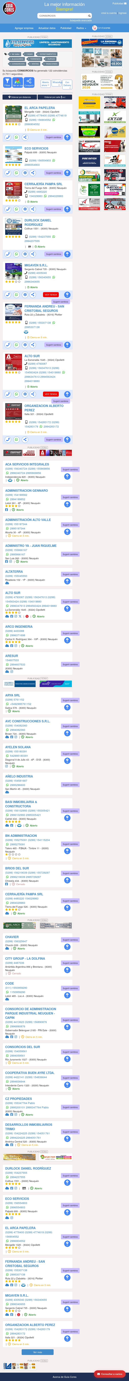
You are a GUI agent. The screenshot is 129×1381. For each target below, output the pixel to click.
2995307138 (32, 327)
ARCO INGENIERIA (19, 626)
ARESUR (11, 656)
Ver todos (15, 54)
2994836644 (17, 1081)
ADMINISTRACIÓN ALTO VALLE (28, 520)
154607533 (12, 660)
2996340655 (32, 281)
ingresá (122, 13)
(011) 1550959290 (16, 988)
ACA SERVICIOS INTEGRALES (27, 464)
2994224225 (18, 1137)
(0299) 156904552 (40, 120)
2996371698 (17, 635)
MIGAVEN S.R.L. (36, 265)
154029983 (36, 196)
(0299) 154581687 (16, 781)
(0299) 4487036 (14, 963)
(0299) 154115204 (39, 840)
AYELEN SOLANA (18, 747)
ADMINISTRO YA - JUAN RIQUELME (31, 546)
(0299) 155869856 (39, 468)
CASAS (30, 54)
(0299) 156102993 (16, 810)
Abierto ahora (45, 84)
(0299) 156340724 (16, 468)
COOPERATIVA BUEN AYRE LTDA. (30, 1073)
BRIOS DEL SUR (17, 868)
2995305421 (33, 815)
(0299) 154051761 (39, 1133)
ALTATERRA (14, 571)
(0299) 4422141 (15, 1077)
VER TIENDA (51, 294)
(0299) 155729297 (39, 872)
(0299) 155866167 (16, 550)
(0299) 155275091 (16, 840)
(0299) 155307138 (40, 323)
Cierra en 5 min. (38, 129)
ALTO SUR (32, 356)
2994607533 (17, 664)
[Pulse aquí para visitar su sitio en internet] (7, 583)
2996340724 (18, 473)
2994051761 (33, 1137)
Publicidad (118, 3)
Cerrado (20, 884)
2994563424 (47, 377)
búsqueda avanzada (81, 20)
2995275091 (17, 844)
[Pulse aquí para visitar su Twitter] (20, 616)
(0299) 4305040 (37, 273)
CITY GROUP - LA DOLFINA (25, 958)
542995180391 (19, 756)
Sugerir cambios (53, 137)
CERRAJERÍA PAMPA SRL (43, 184)
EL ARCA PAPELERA (40, 108)
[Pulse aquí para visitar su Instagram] (11, 561)
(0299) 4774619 (57, 115)
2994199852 (17, 499)
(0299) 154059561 (16, 1051)
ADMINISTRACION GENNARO (26, 490)
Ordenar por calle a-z (54, 97)
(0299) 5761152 (14, 699)
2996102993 (18, 815)
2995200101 (18, 1107)
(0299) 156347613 (40, 368)
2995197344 (17, 528)
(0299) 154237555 (40, 236)
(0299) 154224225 (16, 1133)
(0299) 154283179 (39, 1329)
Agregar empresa (24, 28)
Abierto (34, 201)
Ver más (37, 1352)
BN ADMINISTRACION (21, 835)
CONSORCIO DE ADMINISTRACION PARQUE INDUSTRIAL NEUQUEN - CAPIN (30, 1013)
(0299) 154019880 (50, 372)
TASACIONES (51, 64)
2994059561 (17, 1055)
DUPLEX (51, 59)
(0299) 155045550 (16, 576)
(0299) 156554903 (40, 160)
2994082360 (17, 730)
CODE (9, 983)
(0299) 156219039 (16, 872)
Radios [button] (80, 28)
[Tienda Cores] (28, 616)
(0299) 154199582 (16, 495)
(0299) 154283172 (40, 422)
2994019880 (32, 381)
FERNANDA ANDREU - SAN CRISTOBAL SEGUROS (44, 308)
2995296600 (17, 785)
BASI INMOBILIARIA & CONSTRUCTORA (21, 804)
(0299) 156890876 (36, 1022)
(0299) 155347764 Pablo (20, 1103)
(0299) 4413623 (15, 1022)
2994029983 (55, 196)
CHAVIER (12, 937)
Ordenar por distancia (20, 97)
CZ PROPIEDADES (18, 1099)
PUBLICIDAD (37, 37)
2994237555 (32, 241)
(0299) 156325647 (16, 941)
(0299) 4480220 (37, 192)
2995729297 (33, 877)
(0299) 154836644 (36, 1077)
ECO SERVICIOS (36, 148)
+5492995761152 (20, 704)
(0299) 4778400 (38, 115)
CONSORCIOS (18, 64)
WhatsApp (57, 82)
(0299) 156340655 (40, 277)
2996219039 (18, 877)
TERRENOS (35, 59)
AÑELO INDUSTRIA (19, 776)
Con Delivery (67, 84)
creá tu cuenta (109, 13)
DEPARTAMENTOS (48, 54)
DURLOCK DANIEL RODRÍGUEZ (38, 222)
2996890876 (17, 1026)
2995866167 (17, 554)
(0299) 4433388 (14, 631)
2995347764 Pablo (37, 1107)
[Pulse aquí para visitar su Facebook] (7, 509)
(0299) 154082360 (16, 725)
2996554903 (32, 165)
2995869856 (33, 473)
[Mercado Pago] (27, 332)
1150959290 (17, 992)
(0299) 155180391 (16, 751)
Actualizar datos (46, 28)
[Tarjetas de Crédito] (30, 246)
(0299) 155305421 (39, 810)
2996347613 (32, 377)
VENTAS (35, 64)
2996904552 (32, 124)
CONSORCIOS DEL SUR (22, 1047)
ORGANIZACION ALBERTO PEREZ (30, 1325)
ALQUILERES (17, 59)
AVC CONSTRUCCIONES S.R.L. (27, 721)
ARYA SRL (12, 695)
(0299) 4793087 (37, 364)
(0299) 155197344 (16, 524)
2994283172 (51, 426)
